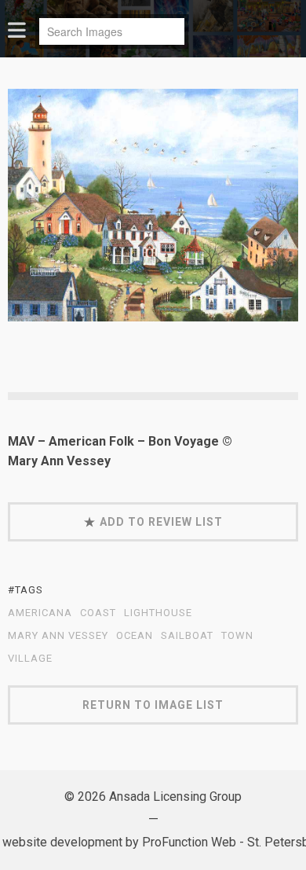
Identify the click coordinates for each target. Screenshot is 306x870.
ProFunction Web (189, 842)
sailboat (187, 635)
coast (98, 613)
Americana (40, 613)
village (30, 658)
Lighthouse (158, 613)
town (237, 635)
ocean (134, 635)
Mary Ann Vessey (58, 635)
